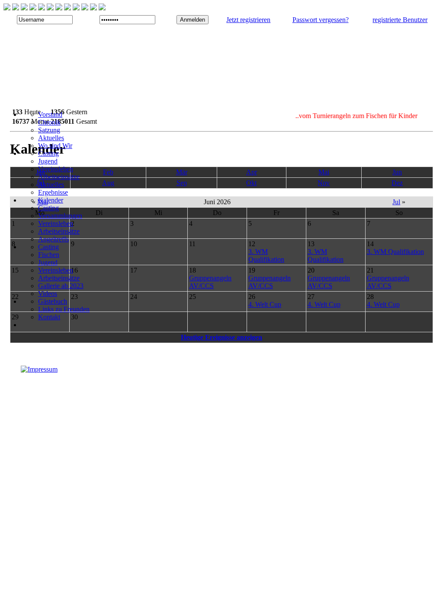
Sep (182, 182)
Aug (108, 182)
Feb (108, 172)
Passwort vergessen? (320, 19)
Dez (397, 182)
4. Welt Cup (264, 304)
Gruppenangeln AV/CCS (210, 281)
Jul (396, 202)
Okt (251, 182)
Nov (324, 182)
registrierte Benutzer (399, 19)
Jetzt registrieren (248, 19)
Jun (397, 172)
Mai (323, 172)
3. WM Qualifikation (266, 255)
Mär (181, 172)
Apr (251, 172)
